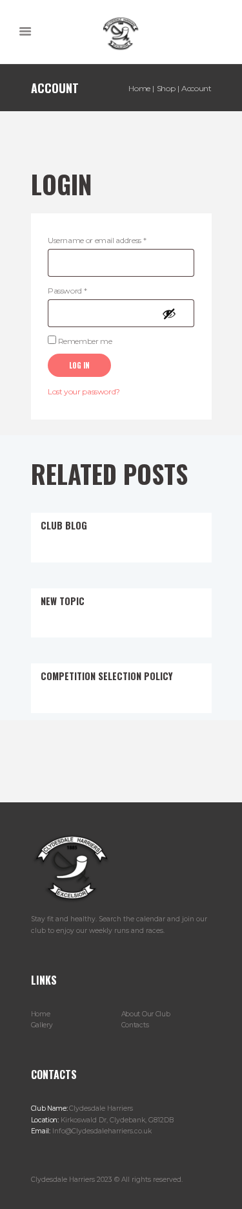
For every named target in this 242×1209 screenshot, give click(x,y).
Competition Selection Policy (107, 676)
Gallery (42, 1025)
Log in (79, 365)
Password (82, 290)
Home (139, 88)
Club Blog (64, 525)
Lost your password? (84, 391)
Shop (166, 88)
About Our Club (145, 1014)
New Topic (63, 601)
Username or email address (112, 240)
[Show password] (172, 313)
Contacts (135, 1025)
